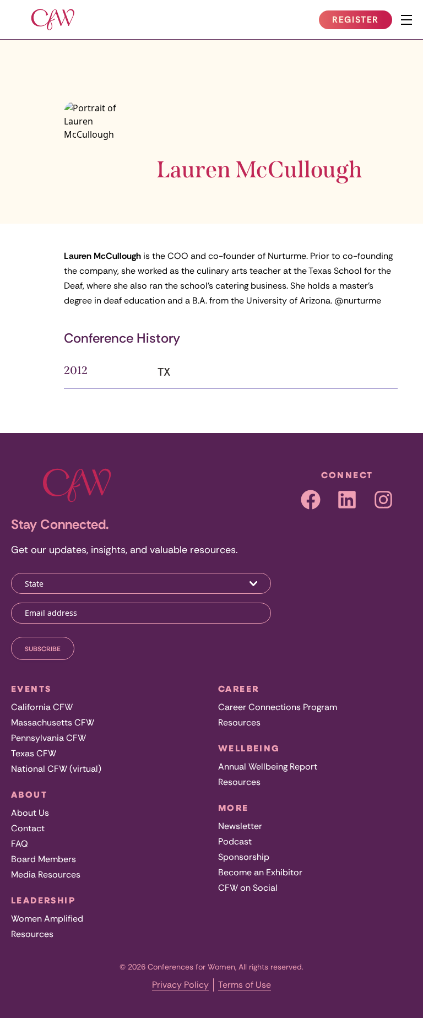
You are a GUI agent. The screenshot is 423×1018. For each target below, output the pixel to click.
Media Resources (45, 874)
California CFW (42, 707)
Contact (28, 828)
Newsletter (240, 826)
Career (238, 689)
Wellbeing (249, 748)
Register (362, 21)
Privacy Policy (180, 984)
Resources (32, 934)
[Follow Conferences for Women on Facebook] (310, 499)
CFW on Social (248, 888)
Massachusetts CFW (52, 722)
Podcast (235, 841)
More (233, 808)
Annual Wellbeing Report (267, 766)
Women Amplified (47, 918)
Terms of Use (244, 984)
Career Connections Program (277, 707)
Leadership (43, 900)
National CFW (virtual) (56, 769)
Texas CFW (33, 753)
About (29, 794)
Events (31, 689)
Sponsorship (243, 857)
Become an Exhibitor (260, 872)
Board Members (43, 859)
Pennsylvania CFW (48, 738)
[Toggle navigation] (406, 19)
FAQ (19, 843)
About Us (30, 813)
